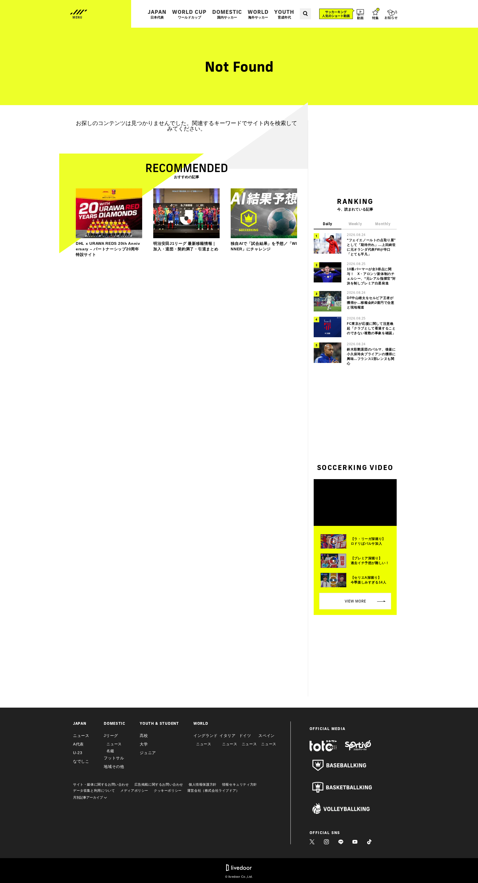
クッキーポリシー (168, 790)
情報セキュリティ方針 (239, 784)
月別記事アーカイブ (88, 797)
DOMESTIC (227, 14)
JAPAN (157, 14)
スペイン (266, 735)
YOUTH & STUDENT (159, 723)
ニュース (81, 735)
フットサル (114, 758)
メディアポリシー (134, 790)
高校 (144, 735)
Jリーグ (111, 735)
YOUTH (284, 14)
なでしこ (81, 761)
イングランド (205, 735)
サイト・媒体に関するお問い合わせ (101, 784)
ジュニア (148, 753)
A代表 (78, 744)
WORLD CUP (189, 14)
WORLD (258, 14)
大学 (144, 744)
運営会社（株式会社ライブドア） (213, 790)
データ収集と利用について (94, 790)
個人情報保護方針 (203, 784)
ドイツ (245, 735)
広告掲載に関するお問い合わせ (158, 784)
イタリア (227, 735)
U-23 (77, 753)
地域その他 (114, 766)
